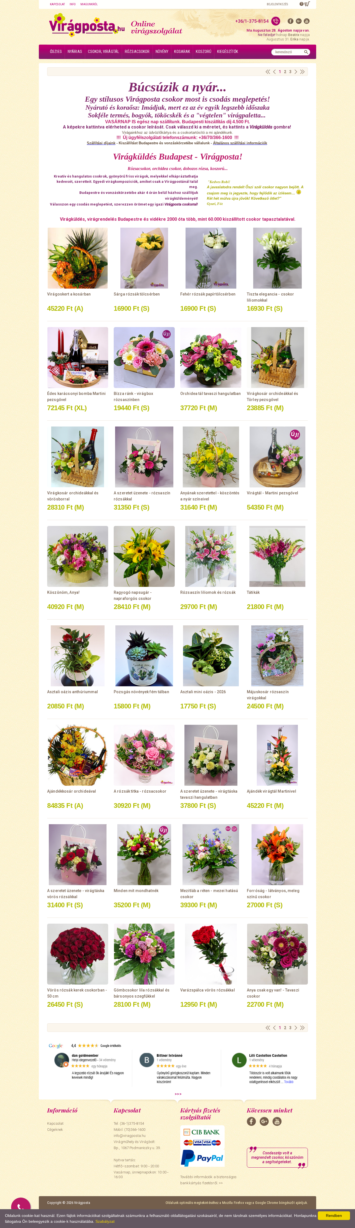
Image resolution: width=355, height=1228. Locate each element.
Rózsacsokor (137, 51)
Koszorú (203, 51)
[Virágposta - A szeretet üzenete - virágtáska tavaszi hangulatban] (210, 755)
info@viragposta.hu (130, 1136)
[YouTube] (307, 22)
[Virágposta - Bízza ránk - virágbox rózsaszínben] (144, 357)
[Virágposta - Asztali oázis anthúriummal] (77, 655)
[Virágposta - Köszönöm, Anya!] (77, 556)
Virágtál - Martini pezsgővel (272, 493)
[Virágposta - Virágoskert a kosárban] (77, 258)
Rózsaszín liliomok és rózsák (207, 592)
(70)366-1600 (135, 1129)
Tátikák (253, 592)
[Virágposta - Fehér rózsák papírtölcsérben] (210, 258)
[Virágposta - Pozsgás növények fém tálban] (144, 655)
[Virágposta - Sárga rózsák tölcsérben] (144, 258)
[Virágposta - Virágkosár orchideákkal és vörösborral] (77, 457)
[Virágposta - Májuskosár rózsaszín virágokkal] (277, 655)
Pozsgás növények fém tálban (141, 692)
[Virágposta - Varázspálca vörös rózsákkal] (210, 954)
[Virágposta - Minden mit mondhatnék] (144, 854)
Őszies (56, 51)
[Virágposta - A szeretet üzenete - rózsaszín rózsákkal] (144, 457)
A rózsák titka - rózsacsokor (140, 791)
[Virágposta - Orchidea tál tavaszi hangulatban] (210, 357)
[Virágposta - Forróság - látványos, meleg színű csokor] (277, 854)
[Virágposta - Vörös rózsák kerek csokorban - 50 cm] (77, 954)
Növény (162, 51)
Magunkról (89, 4)
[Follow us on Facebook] (291, 22)
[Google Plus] (299, 22)
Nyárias (75, 51)
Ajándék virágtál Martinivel (271, 791)
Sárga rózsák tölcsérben (137, 294)
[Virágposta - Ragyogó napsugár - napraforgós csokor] (144, 556)
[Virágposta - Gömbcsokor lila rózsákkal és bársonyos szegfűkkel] (144, 954)
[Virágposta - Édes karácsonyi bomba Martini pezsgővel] (77, 357)
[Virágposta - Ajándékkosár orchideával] (77, 755)
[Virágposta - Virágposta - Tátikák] (277, 556)
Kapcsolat (57, 4)
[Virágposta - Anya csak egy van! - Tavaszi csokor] (277, 954)
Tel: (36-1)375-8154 (129, 1123)
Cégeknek (55, 1129)
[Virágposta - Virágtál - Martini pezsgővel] (277, 457)
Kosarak (182, 51)
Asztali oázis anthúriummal (72, 692)
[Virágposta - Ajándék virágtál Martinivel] (277, 755)
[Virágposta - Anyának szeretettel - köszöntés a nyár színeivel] (210, 457)
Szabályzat (105, 1221)
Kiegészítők (227, 51)
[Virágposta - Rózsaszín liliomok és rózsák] (210, 556)
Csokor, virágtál (103, 51)
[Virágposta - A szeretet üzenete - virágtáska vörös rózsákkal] (77, 854)
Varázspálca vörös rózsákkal (207, 990)
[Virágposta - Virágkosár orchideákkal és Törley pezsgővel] (277, 357)
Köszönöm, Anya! (63, 592)
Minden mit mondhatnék (136, 890)
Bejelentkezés (277, 4)
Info (73, 4)
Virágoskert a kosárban (69, 294)
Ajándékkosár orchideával (71, 791)
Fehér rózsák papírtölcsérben (207, 294)
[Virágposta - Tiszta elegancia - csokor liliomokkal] (277, 258)
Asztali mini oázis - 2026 (203, 692)
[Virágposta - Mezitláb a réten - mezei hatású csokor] (210, 854)
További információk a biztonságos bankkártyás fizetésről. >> (208, 1180)
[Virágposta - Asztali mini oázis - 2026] (210, 655)
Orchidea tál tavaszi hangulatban (210, 393)
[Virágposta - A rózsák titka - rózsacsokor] (144, 755)
